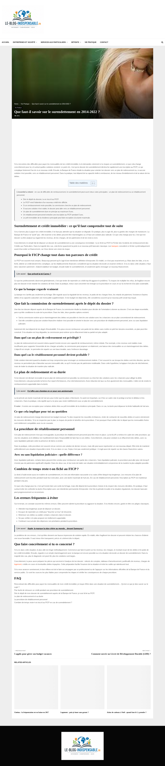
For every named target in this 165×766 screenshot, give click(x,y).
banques (115, 246)
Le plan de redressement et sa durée (28, 596)
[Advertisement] (119, 19)
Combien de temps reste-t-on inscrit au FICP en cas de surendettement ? (43, 602)
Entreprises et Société (24, 42)
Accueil (5, 42)
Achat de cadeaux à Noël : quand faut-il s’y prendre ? (126, 712)
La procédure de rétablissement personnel (30, 599)
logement (18, 564)
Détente (75, 42)
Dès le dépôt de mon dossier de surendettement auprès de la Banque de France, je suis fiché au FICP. (54, 593)
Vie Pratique (90, 42)
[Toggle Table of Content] (91, 183)
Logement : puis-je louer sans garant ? (75, 712)
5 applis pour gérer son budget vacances (33, 654)
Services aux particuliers (53, 42)
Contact (104, 42)
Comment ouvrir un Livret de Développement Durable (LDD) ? (121, 654)
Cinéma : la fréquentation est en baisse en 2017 (31, 712)
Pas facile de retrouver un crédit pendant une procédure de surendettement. (44, 590)
